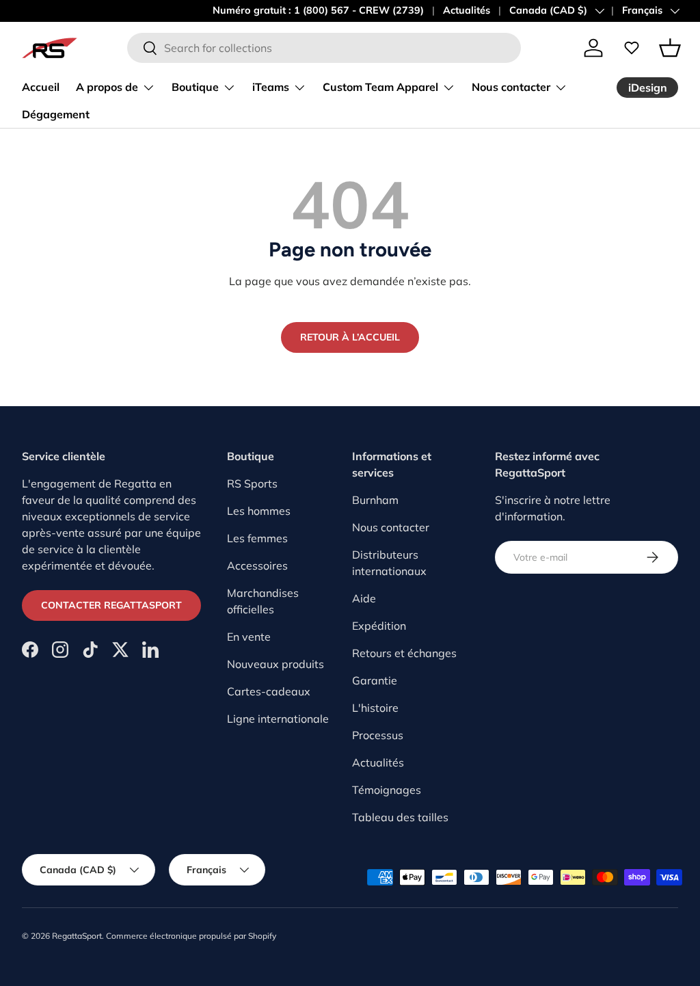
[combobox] (324, 48)
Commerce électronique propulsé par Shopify (191, 936)
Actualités (466, 10)
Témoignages (386, 790)
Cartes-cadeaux (268, 691)
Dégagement (56, 114)
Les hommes (259, 511)
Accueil (40, 87)
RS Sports (252, 483)
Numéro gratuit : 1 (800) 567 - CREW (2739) (318, 10)
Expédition (379, 625)
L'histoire (375, 708)
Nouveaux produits (275, 664)
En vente (249, 636)
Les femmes (257, 538)
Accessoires (257, 565)
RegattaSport (77, 936)
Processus (377, 735)
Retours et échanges (404, 653)
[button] (670, 48)
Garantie (374, 680)
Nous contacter (390, 527)
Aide (364, 598)
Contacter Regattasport (111, 605)
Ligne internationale (278, 718)
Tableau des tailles (400, 817)
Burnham (375, 500)
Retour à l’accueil (350, 337)
